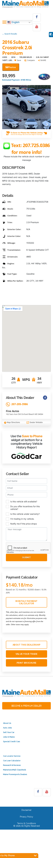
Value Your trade (26, 654)
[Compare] (51, 34)
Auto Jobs (7, 728)
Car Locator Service (11, 756)
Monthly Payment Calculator (26, 602)
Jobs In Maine (9, 737)
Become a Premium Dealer (26, 706)
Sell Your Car (8, 732)
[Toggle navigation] (4, 22)
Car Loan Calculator (11, 761)
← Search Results (9, 34)
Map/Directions (13, 422)
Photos (12, 67)
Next (46, 102)
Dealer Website (36, 422)
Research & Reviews (12, 765)
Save (18, 60)
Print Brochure (27, 663)
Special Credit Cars (11, 742)
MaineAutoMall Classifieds (14, 770)
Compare (30, 60)
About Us (7, 723)
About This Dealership (26, 645)
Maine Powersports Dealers (15, 774)
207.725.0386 (36, 145)
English (15, 22)
